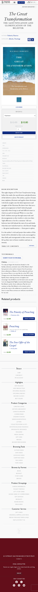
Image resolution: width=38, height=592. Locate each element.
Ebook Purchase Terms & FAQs (19, 517)
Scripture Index (19, 458)
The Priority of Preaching (21, 312)
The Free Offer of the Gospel (19, 344)
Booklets (19, 499)
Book (19, 471)
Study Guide (19, 476)
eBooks (11, 39)
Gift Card (19, 437)
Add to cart (19, 132)
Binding (19, 112)
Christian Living (19, 406)
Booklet (19, 473)
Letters (19, 422)
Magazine (19, 432)
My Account (19, 378)
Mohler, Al (13, 331)
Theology (17, 39)
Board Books (18, 502)
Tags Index (19, 460)
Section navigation (28, 7)
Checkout (19, 375)
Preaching (14, 326)
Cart (19, 372)
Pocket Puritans (18, 489)
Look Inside (19, 107)
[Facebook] (29, 39)
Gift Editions (19, 496)
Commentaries (19, 414)
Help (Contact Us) (19, 520)
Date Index (19, 452)
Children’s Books (19, 416)
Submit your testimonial (12, 258)
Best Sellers (19, 398)
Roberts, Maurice (13, 35)
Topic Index (19, 463)
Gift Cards (19, 512)
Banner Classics (19, 396)
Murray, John (14, 348)
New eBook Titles (19, 388)
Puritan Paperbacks (19, 486)
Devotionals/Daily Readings (19, 427)
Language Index (18, 455)
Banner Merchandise (19, 442)
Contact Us (19, 559)
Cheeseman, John (15, 315)
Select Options (29, 318)
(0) (22, 2)
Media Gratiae (19, 434)
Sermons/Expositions (19, 419)
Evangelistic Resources (19, 429)
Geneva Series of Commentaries (19, 494)
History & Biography (19, 409)
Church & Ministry (19, 411)
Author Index (19, 450)
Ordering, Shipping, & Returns (19, 515)
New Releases (19, 386)
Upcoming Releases (19, 391)
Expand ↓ (32, 245)
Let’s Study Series (19, 491)
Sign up (19, 573)
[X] (32, 39)
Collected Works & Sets (19, 424)
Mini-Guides (19, 504)
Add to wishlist (19, 137)
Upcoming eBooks (19, 393)
